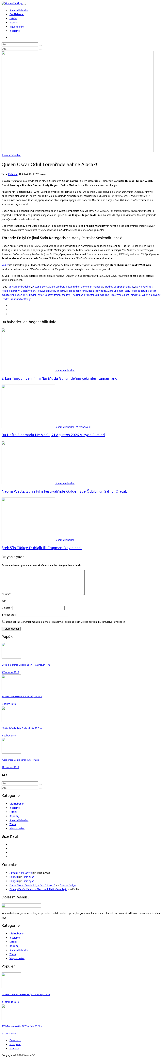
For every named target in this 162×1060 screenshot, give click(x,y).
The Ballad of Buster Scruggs (88, 295)
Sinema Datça (68, 885)
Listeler (13, 19)
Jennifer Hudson (85, 291)
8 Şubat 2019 (9, 736)
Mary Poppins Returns (137, 291)
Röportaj (14, 23)
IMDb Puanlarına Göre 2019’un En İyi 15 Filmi (22, 696)
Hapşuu (13, 877)
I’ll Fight (70, 291)
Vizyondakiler (16, 27)
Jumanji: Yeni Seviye (20, 873)
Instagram (15, 1044)
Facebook (15, 1040)
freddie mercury (11, 291)
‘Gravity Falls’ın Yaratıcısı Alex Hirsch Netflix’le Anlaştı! (38, 889)
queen (18, 295)
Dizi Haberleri (16, 14)
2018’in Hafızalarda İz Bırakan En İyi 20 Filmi (22, 728)
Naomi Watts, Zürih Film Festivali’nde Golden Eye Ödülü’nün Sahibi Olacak (64, 491)
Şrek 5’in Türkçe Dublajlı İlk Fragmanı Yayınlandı (42, 548)
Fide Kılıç (13, 174)
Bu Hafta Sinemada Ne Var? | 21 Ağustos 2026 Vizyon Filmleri (53, 435)
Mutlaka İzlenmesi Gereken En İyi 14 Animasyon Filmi (26, 665)
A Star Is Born (39, 287)
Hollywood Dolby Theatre (51, 291)
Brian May (128, 287)
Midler (5, 265)
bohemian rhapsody (92, 287)
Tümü (12, 824)
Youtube (14, 1049)
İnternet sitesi (9, 615)
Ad (4, 601)
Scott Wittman (53, 295)
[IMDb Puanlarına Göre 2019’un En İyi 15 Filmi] (11, 689)
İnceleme (14, 31)
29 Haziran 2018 (10, 767)
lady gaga (100, 291)
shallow (66, 295)
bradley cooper (113, 287)
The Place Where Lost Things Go (123, 295)
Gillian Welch (28, 291)
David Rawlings (144, 287)
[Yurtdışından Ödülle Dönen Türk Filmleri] (11, 753)
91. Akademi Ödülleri (20, 287)
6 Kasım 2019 (9, 704)
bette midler (73, 287)
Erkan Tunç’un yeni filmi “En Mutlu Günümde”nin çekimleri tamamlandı (60, 379)
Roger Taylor (36, 295)
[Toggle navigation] (24, 4)
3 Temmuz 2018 (10, 672)
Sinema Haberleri (18, 10)
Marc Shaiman (115, 291)
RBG (25, 295)
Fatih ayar (28, 877)
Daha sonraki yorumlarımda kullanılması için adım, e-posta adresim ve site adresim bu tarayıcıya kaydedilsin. (66, 622)
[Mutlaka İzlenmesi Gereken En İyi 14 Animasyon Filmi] (11, 658)
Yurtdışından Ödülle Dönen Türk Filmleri (20, 760)
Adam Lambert (56, 287)
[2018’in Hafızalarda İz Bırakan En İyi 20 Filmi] (11, 721)
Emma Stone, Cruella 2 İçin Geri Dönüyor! (32, 885)
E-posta (7, 608)
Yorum (6, 594)
